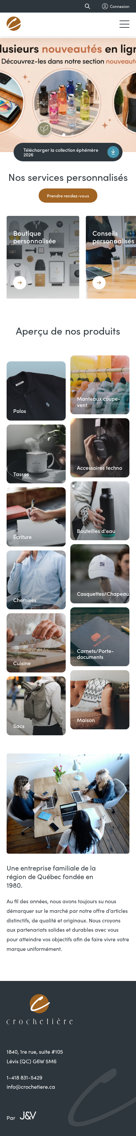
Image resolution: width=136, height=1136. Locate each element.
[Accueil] (14, 24)
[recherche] (86, 6)
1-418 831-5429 (24, 1077)
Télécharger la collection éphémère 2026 (60, 152)
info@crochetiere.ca (31, 1086)
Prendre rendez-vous (68, 195)
